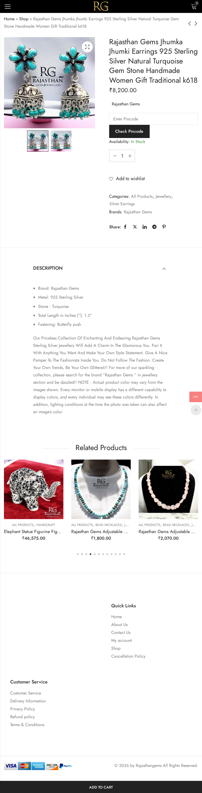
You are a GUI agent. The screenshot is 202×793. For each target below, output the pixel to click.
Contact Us (120, 632)
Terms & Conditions (27, 725)
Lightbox (87, 46)
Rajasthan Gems (126, 104)
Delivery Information (28, 701)
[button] (78, 554)
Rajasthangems (148, 765)
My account (121, 640)
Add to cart (101, 787)
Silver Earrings (122, 204)
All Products (142, 196)
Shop (23, 19)
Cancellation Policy (128, 656)
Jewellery (163, 196)
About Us (119, 625)
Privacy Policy (22, 709)
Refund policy (22, 717)
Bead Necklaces (46, 525)
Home (9, 19)
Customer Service (25, 693)
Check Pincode (129, 131)
